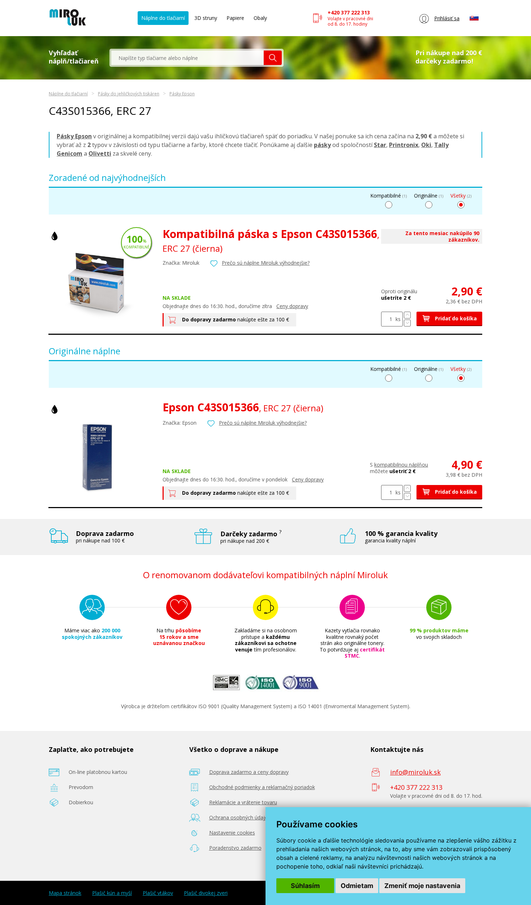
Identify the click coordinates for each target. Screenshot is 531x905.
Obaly (260, 17)
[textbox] (187, 58)
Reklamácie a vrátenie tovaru (243, 802)
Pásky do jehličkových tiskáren (128, 94)
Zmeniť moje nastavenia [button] (422, 885)
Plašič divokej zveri (206, 893)
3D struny (205, 17)
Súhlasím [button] (305, 885)
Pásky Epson (182, 94)
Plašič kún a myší (112, 893)
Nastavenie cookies (232, 832)
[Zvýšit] (407, 315)
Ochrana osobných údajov (240, 817)
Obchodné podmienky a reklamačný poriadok (262, 787)
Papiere (235, 17)
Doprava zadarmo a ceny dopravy (249, 771)
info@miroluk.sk (415, 772)
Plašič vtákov (158, 893)
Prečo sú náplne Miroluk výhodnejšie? (266, 262)
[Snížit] (407, 323)
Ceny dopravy (292, 306)
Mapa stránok (65, 893)
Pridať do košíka (455, 318)
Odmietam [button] (357, 885)
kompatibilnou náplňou (401, 464)
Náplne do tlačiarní (163, 17)
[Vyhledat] (273, 58)
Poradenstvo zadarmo (235, 847)
